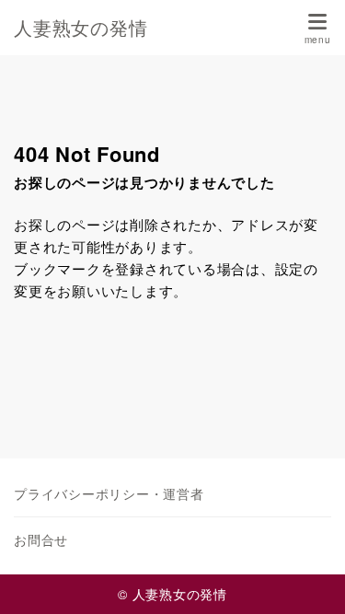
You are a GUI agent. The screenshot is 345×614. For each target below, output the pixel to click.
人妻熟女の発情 (80, 27)
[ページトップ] (308, 577)
